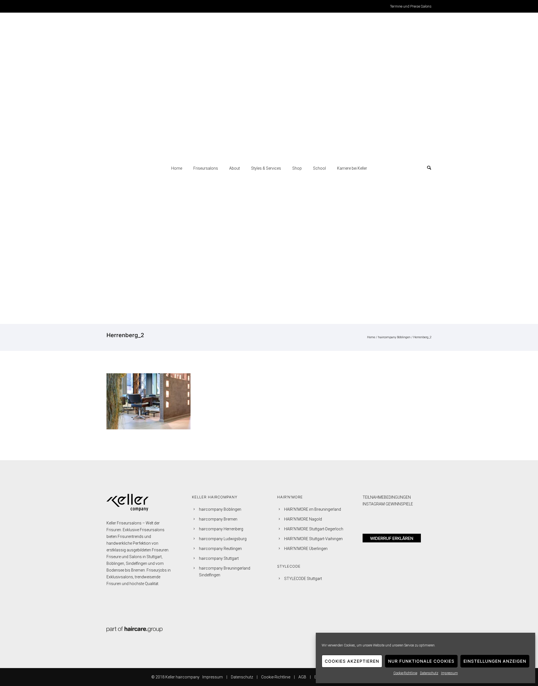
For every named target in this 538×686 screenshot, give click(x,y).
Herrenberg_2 (422, 337)
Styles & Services (266, 168)
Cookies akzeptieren (352, 661)
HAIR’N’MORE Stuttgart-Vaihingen (313, 539)
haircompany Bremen (218, 519)
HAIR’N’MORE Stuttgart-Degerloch (313, 529)
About (234, 168)
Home (176, 168)
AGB (302, 677)
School (319, 168)
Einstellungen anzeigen (494, 661)
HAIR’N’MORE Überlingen (306, 548)
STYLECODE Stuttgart (303, 578)
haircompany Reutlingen (220, 548)
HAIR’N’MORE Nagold (303, 519)
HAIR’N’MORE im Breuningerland (312, 509)
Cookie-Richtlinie (405, 673)
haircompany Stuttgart (219, 558)
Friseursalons (205, 168)
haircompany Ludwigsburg (223, 539)
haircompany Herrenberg (221, 529)
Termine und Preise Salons (411, 6)
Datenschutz (429, 673)
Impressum (449, 673)
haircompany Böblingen (394, 337)
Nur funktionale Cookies (421, 661)
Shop (297, 168)
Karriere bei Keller (352, 168)
